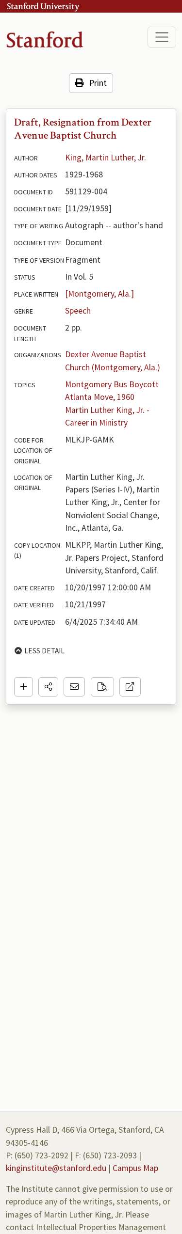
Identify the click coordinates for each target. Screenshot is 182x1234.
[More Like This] (102, 686)
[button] (48, 686)
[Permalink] (130, 686)
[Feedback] (74, 686)
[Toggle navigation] (162, 37)
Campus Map (135, 1168)
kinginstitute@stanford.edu (56, 1168)
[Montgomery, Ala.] (99, 293)
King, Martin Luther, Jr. (105, 157)
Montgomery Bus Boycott (112, 384)
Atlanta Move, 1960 (99, 397)
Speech (78, 310)
